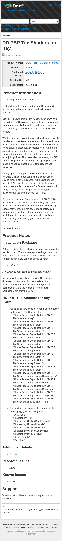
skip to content (55, 4)
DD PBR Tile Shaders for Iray (43, 63)
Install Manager (8, 25)
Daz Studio (6, 28)
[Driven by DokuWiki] (31, 534)
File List (13, 454)
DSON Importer (24, 25)
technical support (30, 495)
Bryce (33, 28)
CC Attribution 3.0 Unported (45, 527)
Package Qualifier (11, 255)
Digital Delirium (36, 72)
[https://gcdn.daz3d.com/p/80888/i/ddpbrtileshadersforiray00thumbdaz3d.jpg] (11, 55)
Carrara (16, 28)
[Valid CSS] (49, 531)
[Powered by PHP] (25, 531)
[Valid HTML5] (37, 531)
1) (17, 264)
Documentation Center (20, 10)
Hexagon (25, 28)
